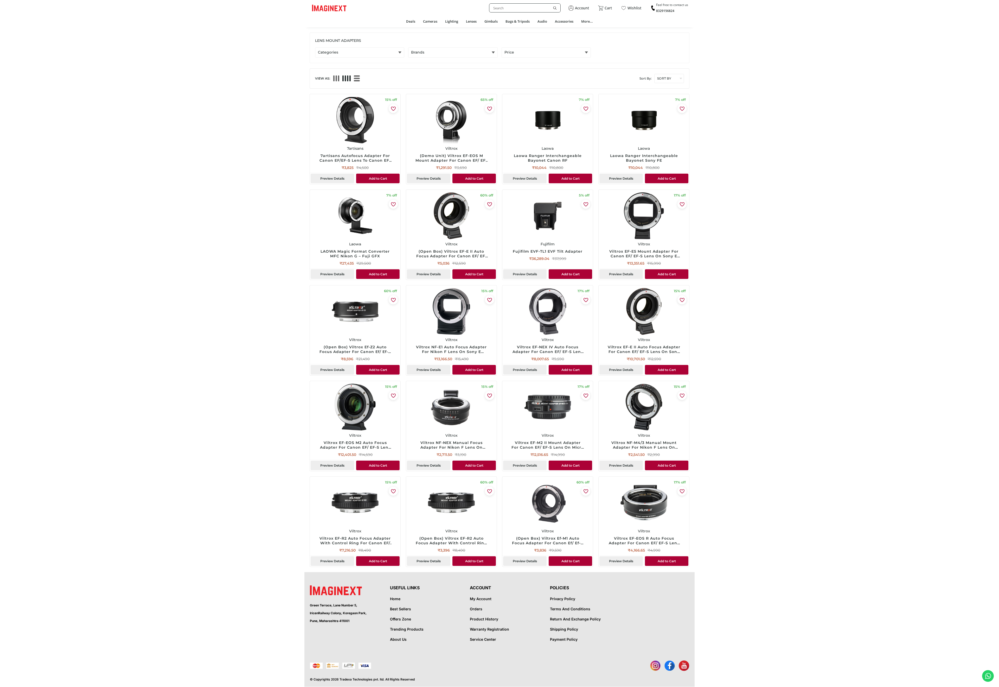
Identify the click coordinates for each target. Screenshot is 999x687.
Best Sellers (400, 609)
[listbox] (525, 7)
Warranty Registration (489, 629)
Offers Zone (400, 619)
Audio (542, 21)
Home (395, 599)
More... (587, 21)
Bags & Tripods (517, 21)
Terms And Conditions (570, 609)
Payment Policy (564, 639)
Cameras (430, 21)
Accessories (564, 21)
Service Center (483, 639)
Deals (410, 21)
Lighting (451, 21)
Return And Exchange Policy (575, 619)
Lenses (471, 21)
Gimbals (491, 21)
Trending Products (407, 629)
